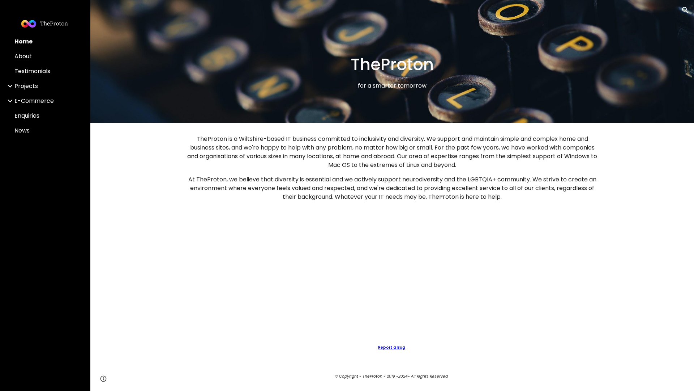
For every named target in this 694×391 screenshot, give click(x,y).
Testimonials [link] (32, 71)
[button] (685, 10)
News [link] (22, 130)
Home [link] (23, 41)
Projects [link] (26, 86)
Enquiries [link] (26, 116)
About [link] (23, 56)
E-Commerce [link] (34, 101)
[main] (392, 71)
